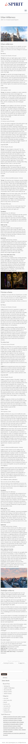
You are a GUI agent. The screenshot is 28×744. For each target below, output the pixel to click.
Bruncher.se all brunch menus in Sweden (12, 720)
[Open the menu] (26, 11)
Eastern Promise (7, 693)
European (9, 19)
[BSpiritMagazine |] (14, 4)
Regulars (5, 710)
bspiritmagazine (15, 19)
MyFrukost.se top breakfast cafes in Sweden (13, 722)
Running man (7, 686)
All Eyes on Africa (8, 691)
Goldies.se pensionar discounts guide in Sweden (14, 716)
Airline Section (7, 700)
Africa (5, 698)
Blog (4, 702)
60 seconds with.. (8, 689)
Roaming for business (8, 663)
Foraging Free (22, 663)
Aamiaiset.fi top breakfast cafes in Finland (13, 727)
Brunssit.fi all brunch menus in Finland (12, 726)
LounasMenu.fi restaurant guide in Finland (13, 724)
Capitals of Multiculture (9, 688)
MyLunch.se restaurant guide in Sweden (12, 718)
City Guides (6, 706)
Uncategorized (7, 711)
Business (6, 704)
